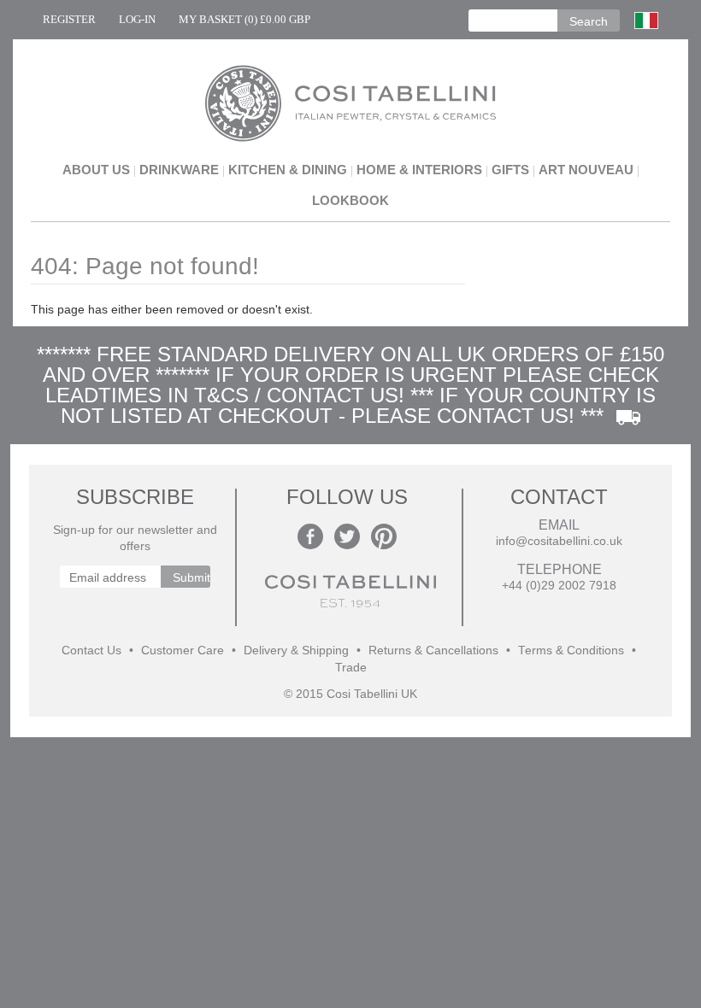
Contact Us (91, 650)
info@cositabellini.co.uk (559, 541)
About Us (96, 169)
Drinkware (179, 169)
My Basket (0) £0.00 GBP (244, 19)
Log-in (137, 19)
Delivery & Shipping (296, 650)
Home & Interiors (419, 169)
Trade (351, 667)
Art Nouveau (586, 169)
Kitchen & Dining (287, 169)
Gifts (510, 169)
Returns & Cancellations (433, 650)
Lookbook (350, 200)
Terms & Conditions (571, 650)
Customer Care (182, 650)
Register (69, 19)
